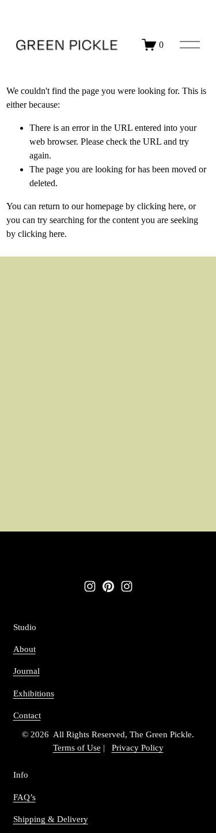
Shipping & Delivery (50, 819)
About (24, 649)
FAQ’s (24, 797)
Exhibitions (33, 693)
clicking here (160, 206)
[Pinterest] (108, 586)
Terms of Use (77, 747)
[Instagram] (90, 586)
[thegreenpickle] (126, 586)
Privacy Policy (138, 747)
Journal (26, 671)
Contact (27, 715)
